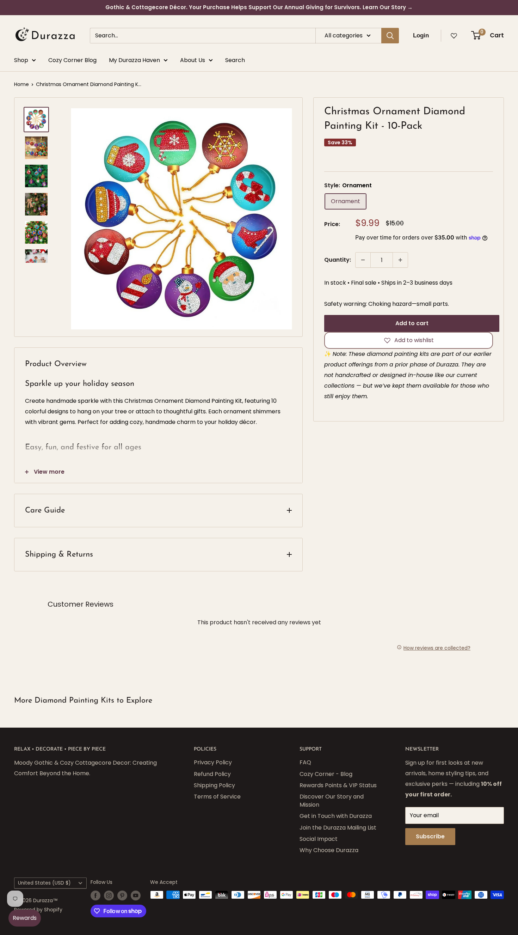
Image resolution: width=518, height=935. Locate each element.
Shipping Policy (214, 785)
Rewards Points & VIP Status (338, 785)
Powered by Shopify (38, 909)
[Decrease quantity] (363, 260)
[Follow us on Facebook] (95, 895)
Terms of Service (217, 797)
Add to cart (411, 323)
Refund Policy (212, 774)
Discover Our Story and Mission (332, 800)
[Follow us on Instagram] (109, 895)
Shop (21, 60)
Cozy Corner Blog (72, 60)
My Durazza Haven (134, 60)
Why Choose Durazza (329, 850)
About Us (192, 60)
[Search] (390, 35)
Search (235, 60)
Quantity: (337, 260)
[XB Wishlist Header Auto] (454, 35)
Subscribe (430, 836)
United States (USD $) (44, 883)
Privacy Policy (213, 762)
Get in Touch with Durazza (336, 816)
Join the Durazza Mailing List (338, 828)
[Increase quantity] (400, 260)
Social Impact (319, 839)
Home (21, 84)
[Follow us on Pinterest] (122, 895)
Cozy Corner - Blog (326, 774)
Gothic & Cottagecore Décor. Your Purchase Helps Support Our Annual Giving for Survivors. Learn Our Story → (259, 7)
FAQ (305, 762)
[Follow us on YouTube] (136, 895)
